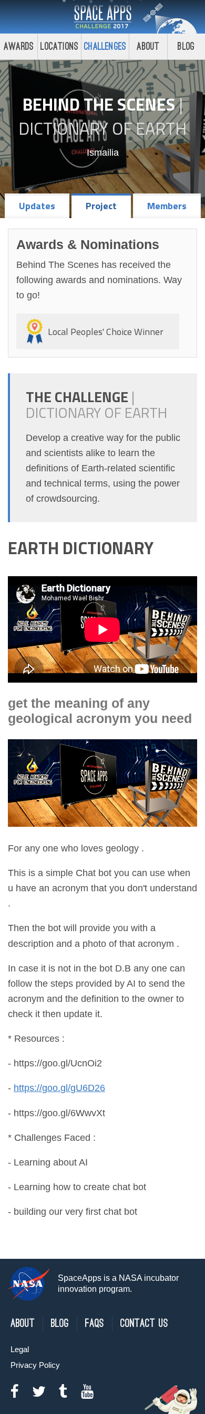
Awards (19, 46)
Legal (20, 1349)
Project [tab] (101, 206)
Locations (59, 46)
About (148, 46)
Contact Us (144, 1324)
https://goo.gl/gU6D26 (59, 1088)
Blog (186, 46)
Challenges (105, 46)
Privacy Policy (35, 1365)
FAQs (94, 1324)
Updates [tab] (37, 206)
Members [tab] (167, 206)
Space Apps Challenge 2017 (102, 17)
